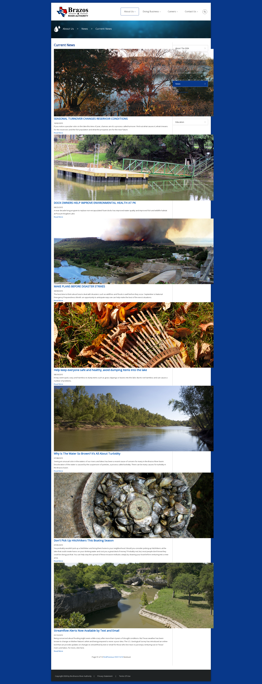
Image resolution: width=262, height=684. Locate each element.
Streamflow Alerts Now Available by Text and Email (86, 630)
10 (116, 657)
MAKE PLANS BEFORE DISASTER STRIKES (79, 286)
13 (122, 657)
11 (118, 657)
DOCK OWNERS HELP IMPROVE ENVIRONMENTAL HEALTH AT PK (95, 203)
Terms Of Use (124, 676)
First (105, 657)
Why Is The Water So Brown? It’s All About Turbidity (87, 453)
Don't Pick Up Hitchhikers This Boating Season (84, 540)
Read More (58, 133)
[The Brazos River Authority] (72, 11)
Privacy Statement (104, 676)
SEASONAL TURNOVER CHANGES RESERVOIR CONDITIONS (91, 118)
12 (120, 657)
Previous (110, 657)
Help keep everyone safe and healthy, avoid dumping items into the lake (100, 370)
